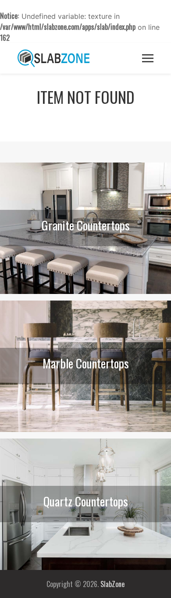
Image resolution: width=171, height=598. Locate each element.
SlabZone (112, 584)
